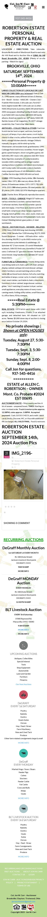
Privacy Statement (27, 882)
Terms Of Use (23, 885)
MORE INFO (23, 743)
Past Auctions (12, 871)
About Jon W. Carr (33, 871)
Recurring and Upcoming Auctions (23, 868)
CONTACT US (19, 874)
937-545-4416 (23, 18)
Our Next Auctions (23, 684)
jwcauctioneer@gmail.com (23, 901)
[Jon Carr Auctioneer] (20, 6)
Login (32, 874)
